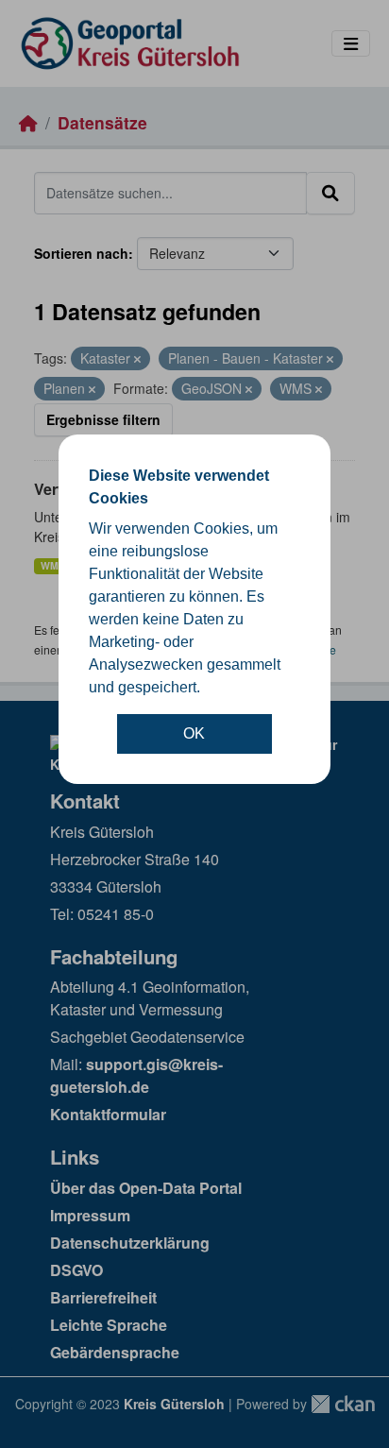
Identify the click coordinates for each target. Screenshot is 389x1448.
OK (194, 733)
